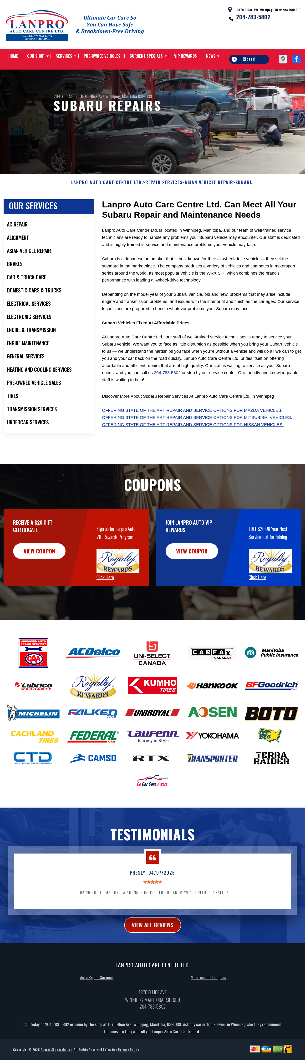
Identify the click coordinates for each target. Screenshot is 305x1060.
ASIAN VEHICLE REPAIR (209, 182)
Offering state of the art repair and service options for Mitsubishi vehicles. (197, 417)
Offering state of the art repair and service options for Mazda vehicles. (192, 410)
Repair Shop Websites (56, 1049)
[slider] (152, 882)
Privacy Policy (128, 1049)
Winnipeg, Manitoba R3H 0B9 (128, 96)
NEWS (210, 56)
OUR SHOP (36, 56)
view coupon (39, 551)
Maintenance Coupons (208, 977)
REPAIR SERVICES (164, 182)
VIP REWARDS (185, 56)
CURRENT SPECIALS (146, 56)
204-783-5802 (253, 16)
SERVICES (64, 56)
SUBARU (244, 182)
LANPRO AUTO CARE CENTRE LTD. (107, 182)
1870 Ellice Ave (92, 96)
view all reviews (152, 924)
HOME (13, 56)
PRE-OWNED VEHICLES (102, 56)
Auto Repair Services (96, 977)
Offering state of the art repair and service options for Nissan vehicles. (193, 424)
